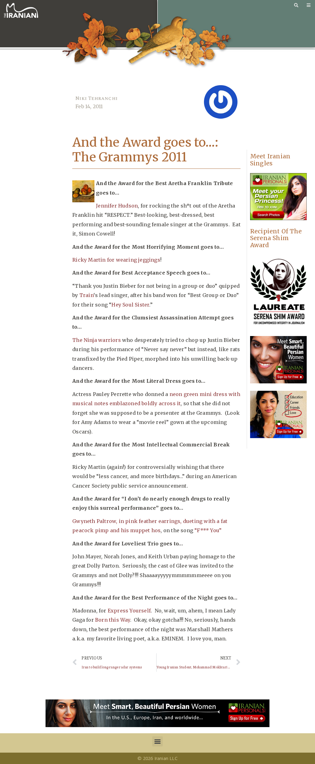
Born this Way (112, 620)
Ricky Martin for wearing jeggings (116, 260)
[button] (157, 741)
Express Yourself (129, 611)
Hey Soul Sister (130, 305)
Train (86, 295)
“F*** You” (207, 530)
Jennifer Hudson (117, 206)
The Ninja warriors (96, 340)
